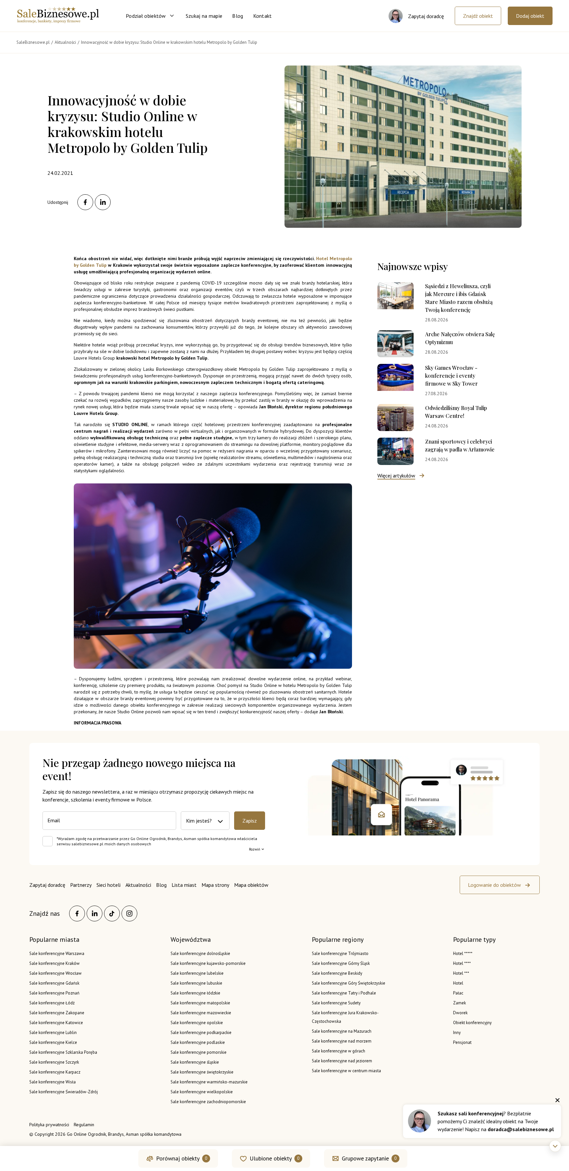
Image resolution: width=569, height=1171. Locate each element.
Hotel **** (462, 963)
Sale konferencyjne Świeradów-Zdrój (63, 1092)
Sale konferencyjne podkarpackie (201, 1032)
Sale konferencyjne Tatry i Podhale (344, 993)
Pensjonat (462, 1042)
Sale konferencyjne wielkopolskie (202, 1092)
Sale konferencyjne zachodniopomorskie (208, 1101)
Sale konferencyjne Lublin (53, 1032)
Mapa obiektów (251, 885)
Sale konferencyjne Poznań (54, 993)
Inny (457, 1032)
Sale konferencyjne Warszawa (56, 953)
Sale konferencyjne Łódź (52, 1003)
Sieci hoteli (108, 885)
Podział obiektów (146, 16)
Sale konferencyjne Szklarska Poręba (63, 1052)
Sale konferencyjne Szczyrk (54, 1062)
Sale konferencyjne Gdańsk (54, 983)
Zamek (459, 1003)
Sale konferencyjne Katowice (56, 1022)
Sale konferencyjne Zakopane (56, 1013)
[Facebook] (77, 913)
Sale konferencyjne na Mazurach (341, 1031)
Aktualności (138, 885)
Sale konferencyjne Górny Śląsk (341, 963)
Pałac (458, 993)
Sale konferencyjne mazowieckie (201, 1013)
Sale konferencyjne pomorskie (199, 1052)
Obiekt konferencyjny (472, 1022)
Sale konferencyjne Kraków (54, 963)
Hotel (458, 983)
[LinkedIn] (94, 913)
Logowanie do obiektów (494, 885)
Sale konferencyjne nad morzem (341, 1041)
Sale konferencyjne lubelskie (197, 973)
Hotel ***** (463, 953)
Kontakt (262, 16)
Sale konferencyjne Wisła (52, 1082)
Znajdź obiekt (478, 16)
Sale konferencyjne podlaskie (198, 1042)
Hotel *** (461, 973)
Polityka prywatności (49, 1125)
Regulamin (84, 1125)
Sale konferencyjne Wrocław (55, 973)
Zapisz (249, 820)
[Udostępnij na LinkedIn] (103, 202)
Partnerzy (81, 885)
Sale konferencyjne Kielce (53, 1042)
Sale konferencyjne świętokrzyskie (202, 1072)
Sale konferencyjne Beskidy (337, 973)
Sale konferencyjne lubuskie (196, 983)
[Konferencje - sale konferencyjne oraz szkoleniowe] (57, 21)
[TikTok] (112, 913)
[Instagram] (129, 913)
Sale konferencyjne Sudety (336, 1003)
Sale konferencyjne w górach (338, 1051)
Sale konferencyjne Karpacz (54, 1072)
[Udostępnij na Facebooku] (85, 202)
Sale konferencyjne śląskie (195, 1062)
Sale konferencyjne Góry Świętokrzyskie (348, 983)
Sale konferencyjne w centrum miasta (346, 1071)
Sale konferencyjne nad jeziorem (342, 1061)
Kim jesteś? (199, 820)
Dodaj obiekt (530, 16)
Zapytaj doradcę (47, 885)
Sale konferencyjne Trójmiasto (340, 953)
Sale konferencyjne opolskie (197, 1022)
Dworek (460, 1013)
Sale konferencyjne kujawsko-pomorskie (208, 963)
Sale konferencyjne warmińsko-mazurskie (209, 1082)
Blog (237, 16)
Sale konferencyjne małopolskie (200, 1003)
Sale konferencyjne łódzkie (195, 993)
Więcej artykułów (396, 475)
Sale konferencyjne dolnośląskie (200, 953)
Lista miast (184, 885)
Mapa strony (215, 885)
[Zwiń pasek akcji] (555, 1146)
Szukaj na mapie (204, 16)
